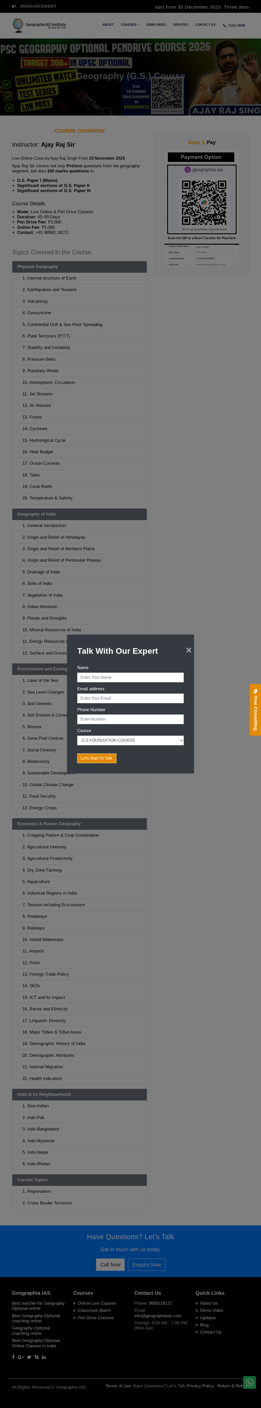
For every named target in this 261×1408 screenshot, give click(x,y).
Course (84, 730)
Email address (91, 688)
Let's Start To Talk (97, 758)
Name (82, 667)
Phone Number (91, 709)
